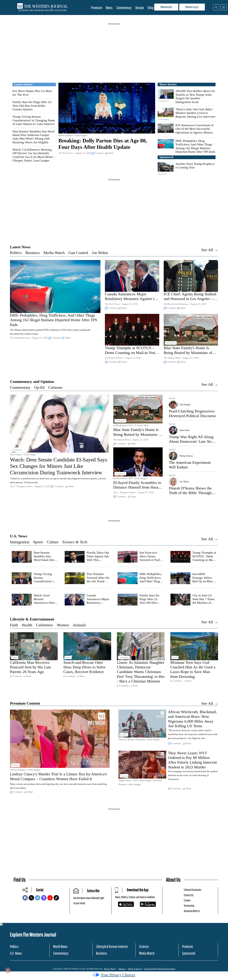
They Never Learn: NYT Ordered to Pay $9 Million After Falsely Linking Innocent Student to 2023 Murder (192, 760)
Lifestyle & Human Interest (112, 946)
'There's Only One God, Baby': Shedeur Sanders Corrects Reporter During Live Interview (195, 113)
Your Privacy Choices (118, 974)
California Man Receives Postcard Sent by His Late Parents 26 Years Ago (30, 667)
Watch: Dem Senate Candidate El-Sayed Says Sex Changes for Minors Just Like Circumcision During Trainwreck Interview (58, 466)
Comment (100, 153)
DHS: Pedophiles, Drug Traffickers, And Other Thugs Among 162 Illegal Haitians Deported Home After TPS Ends (195, 146)
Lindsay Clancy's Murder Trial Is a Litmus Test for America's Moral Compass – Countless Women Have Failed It (58, 776)
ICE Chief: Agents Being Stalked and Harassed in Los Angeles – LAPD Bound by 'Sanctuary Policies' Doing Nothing (190, 301)
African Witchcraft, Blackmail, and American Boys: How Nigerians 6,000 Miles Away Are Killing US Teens (192, 719)
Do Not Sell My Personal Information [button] (159, 969)
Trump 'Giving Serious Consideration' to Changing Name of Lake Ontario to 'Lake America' (33, 120)
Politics (16, 252)
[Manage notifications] (8, 970)
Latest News (20, 247)
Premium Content (25, 703)
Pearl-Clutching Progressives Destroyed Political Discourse (192, 413)
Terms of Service (135, 969)
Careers (187, 900)
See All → (209, 250)
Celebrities (44, 625)
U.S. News (18, 536)
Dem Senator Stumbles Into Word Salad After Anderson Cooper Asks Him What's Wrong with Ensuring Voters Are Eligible (33, 137)
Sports (38, 542)
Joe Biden (100, 252)
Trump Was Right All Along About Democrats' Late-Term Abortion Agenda (192, 441)
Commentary (124, 7)
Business (32, 252)
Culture (53, 542)
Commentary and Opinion (32, 381)
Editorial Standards (192, 889)
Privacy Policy (110, 969)
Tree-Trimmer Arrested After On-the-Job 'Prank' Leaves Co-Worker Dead (98, 581)
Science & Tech (74, 542)
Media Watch (54, 252)
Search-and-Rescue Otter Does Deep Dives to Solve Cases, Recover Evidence (84, 667)
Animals (79, 625)
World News (60, 946)
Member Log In (192, 7)
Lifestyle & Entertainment (32, 619)
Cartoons (55, 387)
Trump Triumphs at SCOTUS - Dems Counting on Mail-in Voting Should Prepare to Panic (132, 353)
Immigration (19, 542)
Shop (150, 7)
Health (27, 625)
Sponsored (188, 953)
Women (63, 625)
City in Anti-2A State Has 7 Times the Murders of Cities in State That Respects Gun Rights (204, 604)
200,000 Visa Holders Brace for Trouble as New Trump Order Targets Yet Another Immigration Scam (195, 96)
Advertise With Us (192, 911)
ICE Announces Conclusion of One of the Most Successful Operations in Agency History (194, 129)
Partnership (189, 905)
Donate (139, 7)
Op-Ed (39, 387)
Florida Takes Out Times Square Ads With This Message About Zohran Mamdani (98, 560)
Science (144, 946)
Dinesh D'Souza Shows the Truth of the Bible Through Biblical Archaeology (190, 493)
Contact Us (188, 895)
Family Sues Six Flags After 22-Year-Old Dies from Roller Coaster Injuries (32, 105)
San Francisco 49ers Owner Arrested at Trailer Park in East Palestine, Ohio (150, 560)
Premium (96, 7)
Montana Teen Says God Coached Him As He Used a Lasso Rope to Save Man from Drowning (192, 669)
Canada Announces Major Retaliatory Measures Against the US (131, 299)
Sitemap (122, 969)
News (109, 7)
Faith (14, 625)
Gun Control (78, 252)
